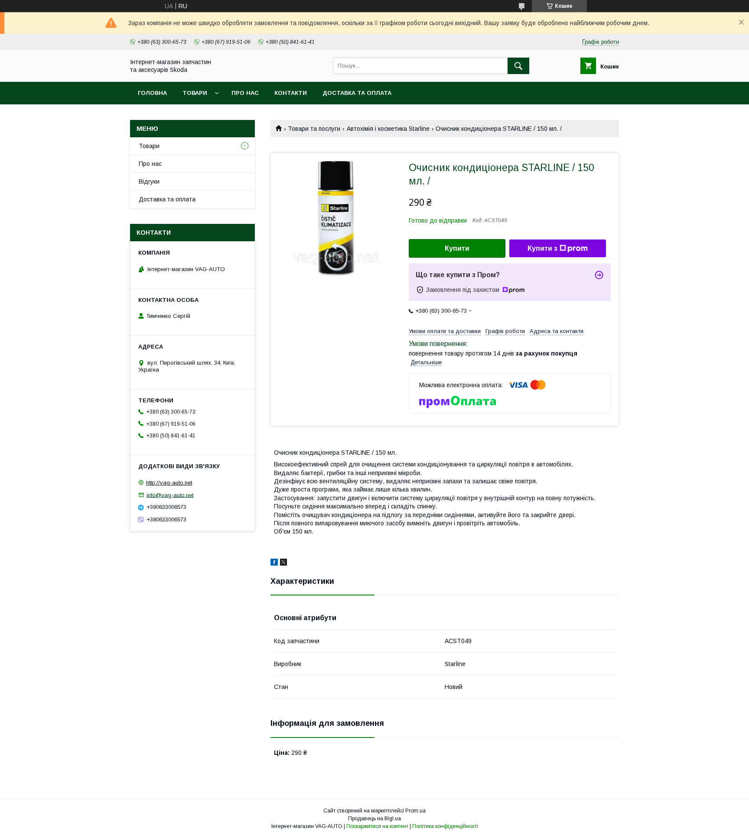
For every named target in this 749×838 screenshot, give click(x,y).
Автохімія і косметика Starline (388, 128)
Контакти (290, 93)
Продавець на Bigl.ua (374, 818)
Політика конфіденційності (445, 826)
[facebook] (274, 563)
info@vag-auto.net (170, 495)
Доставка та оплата (356, 93)
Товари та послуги (314, 128)
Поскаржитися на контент (377, 826)
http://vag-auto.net (169, 482)
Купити (457, 248)
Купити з (542, 248)
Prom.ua (415, 811)
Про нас (245, 93)
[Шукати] (518, 66)
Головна (152, 93)
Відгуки (149, 181)
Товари (194, 93)
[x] (283, 563)
